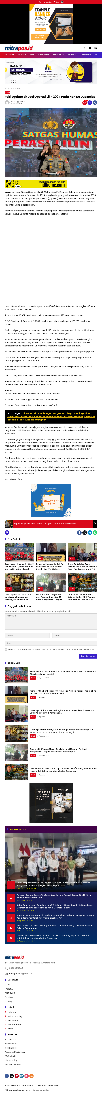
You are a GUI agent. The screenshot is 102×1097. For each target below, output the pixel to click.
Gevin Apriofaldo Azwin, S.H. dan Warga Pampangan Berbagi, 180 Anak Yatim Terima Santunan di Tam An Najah (18, 597)
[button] (84, 48)
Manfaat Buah (14, 1024)
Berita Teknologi (15, 1016)
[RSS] (31, 1076)
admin (13, 102)
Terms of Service (13, 1064)
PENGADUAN (10, 1056)
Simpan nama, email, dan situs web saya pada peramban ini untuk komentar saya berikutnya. (51, 649)
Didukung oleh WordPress (17, 1090)
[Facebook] (79, 532)
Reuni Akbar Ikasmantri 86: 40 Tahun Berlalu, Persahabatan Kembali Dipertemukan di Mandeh (19, 567)
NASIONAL (9, 989)
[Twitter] (84, 532)
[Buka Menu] (89, 48)
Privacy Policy (11, 1060)
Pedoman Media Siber (15, 1052)
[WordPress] (22, 1076)
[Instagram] (26, 1076)
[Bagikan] (95, 102)
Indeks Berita (10, 1043)
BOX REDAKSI (10, 1039)
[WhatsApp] (95, 532)
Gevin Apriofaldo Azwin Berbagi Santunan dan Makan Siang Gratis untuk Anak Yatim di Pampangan (82, 567)
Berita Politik (13, 1020)
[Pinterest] (17, 1076)
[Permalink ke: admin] (8, 102)
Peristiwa (9, 997)
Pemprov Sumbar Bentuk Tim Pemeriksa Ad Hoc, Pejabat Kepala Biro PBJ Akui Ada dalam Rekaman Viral (50, 567)
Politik (10, 1028)
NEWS (7, 92)
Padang (8, 1001)
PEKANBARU (10, 993)
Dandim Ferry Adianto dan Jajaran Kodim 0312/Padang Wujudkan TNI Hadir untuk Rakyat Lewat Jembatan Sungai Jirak (81, 597)
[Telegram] (90, 532)
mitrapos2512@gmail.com (21, 973)
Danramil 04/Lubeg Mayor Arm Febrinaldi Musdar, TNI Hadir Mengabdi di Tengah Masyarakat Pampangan (49, 597)
